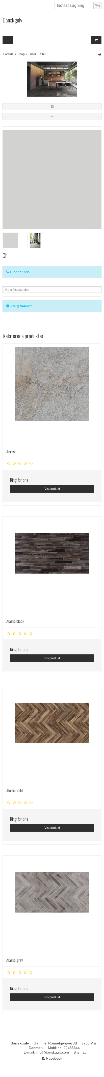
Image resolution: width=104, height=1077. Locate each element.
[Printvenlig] (99, 54)
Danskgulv (12, 20)
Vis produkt (52, 489)
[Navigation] (8, 40)
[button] (52, 106)
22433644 (72, 1048)
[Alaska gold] (52, 735)
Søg (97, 5)
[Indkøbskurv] (96, 40)
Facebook (53, 1058)
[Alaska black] (52, 566)
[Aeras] (52, 396)
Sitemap (80, 1052)
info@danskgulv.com (52, 1052)
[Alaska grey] (52, 905)
